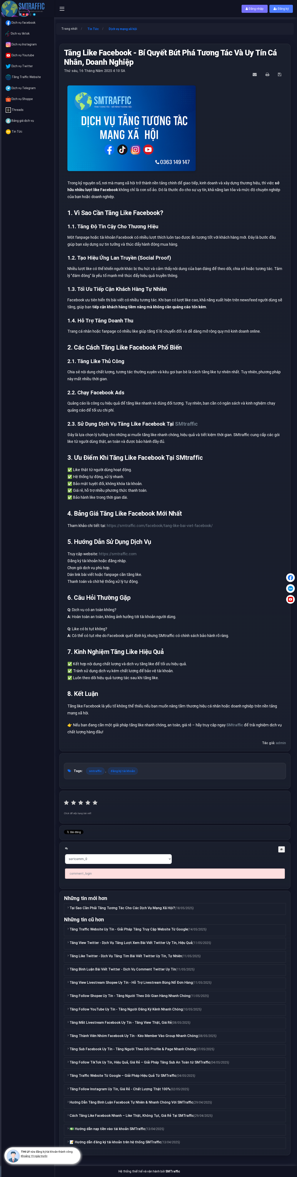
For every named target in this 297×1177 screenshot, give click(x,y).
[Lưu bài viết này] (280, 74)
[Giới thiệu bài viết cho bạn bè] (255, 74)
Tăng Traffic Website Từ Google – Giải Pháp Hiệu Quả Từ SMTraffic (123, 1076)
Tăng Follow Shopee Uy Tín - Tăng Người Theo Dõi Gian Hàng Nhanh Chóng (130, 996)
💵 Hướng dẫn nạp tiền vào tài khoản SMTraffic (107, 1129)
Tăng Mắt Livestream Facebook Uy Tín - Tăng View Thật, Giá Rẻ (121, 1022)
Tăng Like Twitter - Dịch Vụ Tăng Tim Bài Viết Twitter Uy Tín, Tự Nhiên (126, 956)
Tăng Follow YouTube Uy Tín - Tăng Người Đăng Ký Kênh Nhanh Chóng (126, 1009)
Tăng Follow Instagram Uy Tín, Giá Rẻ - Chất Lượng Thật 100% (120, 1089)
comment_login (81, 873)
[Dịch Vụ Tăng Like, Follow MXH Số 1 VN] (27, 8)
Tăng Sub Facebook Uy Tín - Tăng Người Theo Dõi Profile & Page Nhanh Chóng (133, 1049)
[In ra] (268, 74)
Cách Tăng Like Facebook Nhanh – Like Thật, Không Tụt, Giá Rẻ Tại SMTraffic (132, 1116)
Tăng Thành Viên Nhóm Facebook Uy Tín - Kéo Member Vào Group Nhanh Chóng (134, 1036)
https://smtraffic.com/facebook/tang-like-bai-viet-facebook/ (160, 525)
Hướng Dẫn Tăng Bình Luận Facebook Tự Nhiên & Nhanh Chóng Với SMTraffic (131, 1102)
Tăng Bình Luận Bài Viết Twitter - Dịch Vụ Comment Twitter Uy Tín (123, 969)
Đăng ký (283, 8)
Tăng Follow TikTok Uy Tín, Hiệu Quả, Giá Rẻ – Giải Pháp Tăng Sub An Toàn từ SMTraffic (140, 1062)
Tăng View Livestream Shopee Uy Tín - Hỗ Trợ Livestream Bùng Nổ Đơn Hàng (131, 982)
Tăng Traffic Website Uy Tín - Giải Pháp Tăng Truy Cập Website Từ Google (129, 929)
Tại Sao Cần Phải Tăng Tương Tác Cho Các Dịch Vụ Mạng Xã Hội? (122, 908)
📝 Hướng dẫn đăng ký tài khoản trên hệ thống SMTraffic (115, 1142)
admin (281, 743)
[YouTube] (290, 599)
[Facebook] (290, 577)
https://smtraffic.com (118, 554)
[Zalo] (290, 588)
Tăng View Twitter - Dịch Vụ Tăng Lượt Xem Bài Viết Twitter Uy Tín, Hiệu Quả (131, 943)
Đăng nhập (256, 8)
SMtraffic (186, 424)
